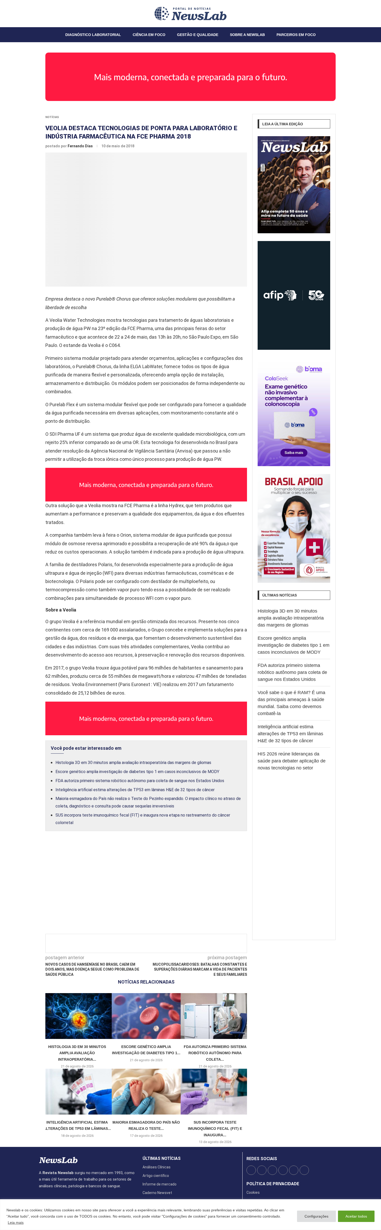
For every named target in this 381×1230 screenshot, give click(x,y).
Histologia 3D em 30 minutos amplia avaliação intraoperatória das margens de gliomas (133, 762)
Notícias (52, 117)
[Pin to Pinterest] (159, 943)
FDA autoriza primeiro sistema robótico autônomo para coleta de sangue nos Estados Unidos (139, 780)
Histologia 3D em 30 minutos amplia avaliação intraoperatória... (77, 1053)
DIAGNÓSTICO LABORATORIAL (93, 35)
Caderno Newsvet (157, 1193)
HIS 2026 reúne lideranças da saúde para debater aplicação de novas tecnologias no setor (292, 760)
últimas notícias (162, 1158)
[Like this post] (131, 943)
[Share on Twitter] (150, 943)
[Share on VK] (176, 943)
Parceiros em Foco (296, 35)
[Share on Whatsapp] (184, 943)
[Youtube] (51, 13)
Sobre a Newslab (247, 35)
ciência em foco (149, 35)
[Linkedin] (48, 13)
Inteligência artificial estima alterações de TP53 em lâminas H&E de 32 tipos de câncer (135, 789)
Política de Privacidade (272, 1184)
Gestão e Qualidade (197, 35)
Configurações (316, 1216)
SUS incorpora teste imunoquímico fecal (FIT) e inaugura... (215, 1128)
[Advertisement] (146, 888)
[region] (190, 1214)
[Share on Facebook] (141, 943)
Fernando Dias (81, 146)
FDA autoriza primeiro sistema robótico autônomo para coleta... (215, 1053)
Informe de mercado (160, 1184)
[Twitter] (42, 13)
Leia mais (16, 1222)
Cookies (253, 1192)
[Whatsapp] (54, 13)
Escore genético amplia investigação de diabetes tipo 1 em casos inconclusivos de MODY (137, 771)
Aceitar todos (356, 1216)
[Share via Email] (193, 943)
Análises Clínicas (157, 1167)
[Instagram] (45, 13)
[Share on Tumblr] (167, 943)
